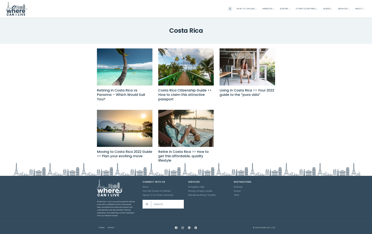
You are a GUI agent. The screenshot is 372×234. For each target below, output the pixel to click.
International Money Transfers (202, 195)
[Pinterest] (195, 227)
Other (236, 195)
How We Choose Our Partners (157, 191)
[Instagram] (182, 227)
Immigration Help (196, 187)
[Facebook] (176, 227)
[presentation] (124, 67)
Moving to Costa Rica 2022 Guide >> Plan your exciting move (124, 153)
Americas (238, 187)
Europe (237, 191)
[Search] (147, 204)
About (145, 187)
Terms (101, 228)
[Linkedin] (189, 227)
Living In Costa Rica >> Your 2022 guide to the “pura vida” (247, 92)
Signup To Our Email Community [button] (158, 195)
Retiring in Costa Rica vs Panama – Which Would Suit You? (121, 95)
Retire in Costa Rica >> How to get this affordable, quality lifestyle (183, 156)
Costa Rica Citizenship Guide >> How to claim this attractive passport (185, 95)
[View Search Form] (230, 9)
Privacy (111, 228)
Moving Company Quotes (200, 191)
